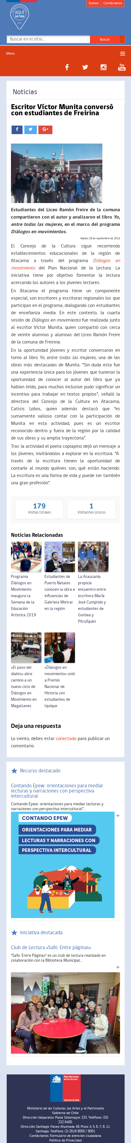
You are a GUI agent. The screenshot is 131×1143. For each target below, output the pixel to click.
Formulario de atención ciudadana (75, 1136)
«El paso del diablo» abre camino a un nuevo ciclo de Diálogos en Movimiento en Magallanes (24, 686)
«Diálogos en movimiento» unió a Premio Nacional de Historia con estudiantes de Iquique (59, 686)
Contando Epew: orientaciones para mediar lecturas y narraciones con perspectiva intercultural (57, 791)
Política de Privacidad (65, 1140)
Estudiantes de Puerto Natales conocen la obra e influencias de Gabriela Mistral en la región (59, 593)
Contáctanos (112, 3)
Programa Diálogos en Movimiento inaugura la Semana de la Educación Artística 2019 (23, 596)
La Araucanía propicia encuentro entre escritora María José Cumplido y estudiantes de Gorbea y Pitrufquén (92, 599)
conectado (66, 738)
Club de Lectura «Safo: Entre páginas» (51, 947)
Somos (94, 3)
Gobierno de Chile (65, 1113)
